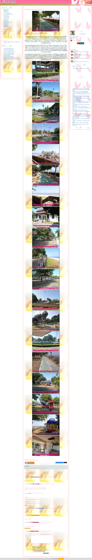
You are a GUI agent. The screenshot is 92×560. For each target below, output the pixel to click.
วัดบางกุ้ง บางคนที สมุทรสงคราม (9, 50)
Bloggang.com (74, 125)
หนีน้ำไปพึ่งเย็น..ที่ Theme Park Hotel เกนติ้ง (79, 110)
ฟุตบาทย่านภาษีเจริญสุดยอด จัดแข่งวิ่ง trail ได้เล (80, 124)
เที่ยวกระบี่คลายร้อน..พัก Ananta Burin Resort (79, 106)
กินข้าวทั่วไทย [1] (6, 16)
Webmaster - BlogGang (76, 66)
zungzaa (27, 493)
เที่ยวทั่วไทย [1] (6, 21)
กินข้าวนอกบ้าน (6, 15)
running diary (6, 25)
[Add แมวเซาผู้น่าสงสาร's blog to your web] (80, 68)
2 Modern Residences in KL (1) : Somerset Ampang (81, 95)
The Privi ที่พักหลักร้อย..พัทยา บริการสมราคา (79, 113)
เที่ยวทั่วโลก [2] (6, 24)
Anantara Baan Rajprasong (77, 100)
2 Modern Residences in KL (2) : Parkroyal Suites (80, 96)
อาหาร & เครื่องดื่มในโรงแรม (8, 14)
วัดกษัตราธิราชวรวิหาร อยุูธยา (9, 56)
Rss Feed (73, 37)
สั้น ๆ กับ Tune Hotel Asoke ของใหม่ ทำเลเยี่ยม (80, 92)
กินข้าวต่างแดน (6, 18)
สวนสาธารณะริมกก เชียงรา (8, 49)
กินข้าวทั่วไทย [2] (6, 17)
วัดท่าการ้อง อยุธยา (7, 55)
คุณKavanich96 (44, 468)
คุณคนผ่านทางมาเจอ (38, 468)
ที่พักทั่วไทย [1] (6, 10)
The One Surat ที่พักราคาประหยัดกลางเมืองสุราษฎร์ (80, 114)
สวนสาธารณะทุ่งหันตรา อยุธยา (9, 54)
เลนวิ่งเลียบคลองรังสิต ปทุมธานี (9, 48)
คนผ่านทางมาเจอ (33, 508)
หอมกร (27, 531)
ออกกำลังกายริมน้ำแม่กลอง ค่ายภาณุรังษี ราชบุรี (11, 57)
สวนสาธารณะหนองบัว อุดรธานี (9, 51)
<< (2, 31)
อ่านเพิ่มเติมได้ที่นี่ (54, 558)
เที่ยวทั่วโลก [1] (6, 23)
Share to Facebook (59, 462)
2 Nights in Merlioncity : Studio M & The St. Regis (80, 88)
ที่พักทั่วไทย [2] (6, 11)
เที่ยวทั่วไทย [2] (6, 22)
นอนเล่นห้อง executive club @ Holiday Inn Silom (80, 101)
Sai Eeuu (28, 522)
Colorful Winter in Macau (76, 97)
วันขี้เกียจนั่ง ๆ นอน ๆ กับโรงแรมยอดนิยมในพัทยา (80, 91)
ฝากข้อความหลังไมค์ (75, 36)
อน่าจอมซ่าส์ (28, 483)
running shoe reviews (7, 26)
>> (20, 31)
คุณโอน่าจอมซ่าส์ (27, 468)
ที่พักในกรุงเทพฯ (6, 9)
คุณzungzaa (32, 468)
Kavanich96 (28, 515)
